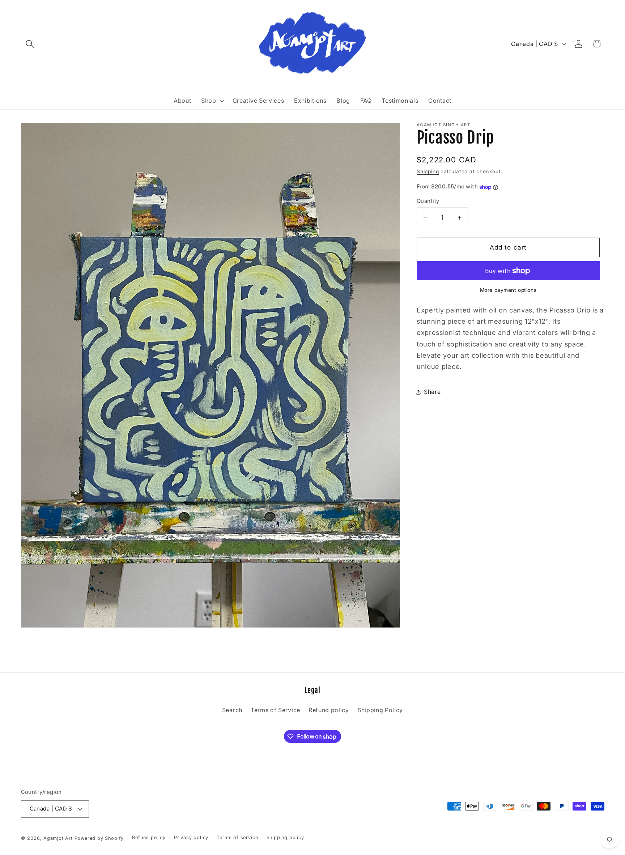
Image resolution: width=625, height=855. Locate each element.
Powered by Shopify (99, 838)
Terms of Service (275, 710)
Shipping (428, 172)
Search (232, 710)
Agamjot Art (58, 838)
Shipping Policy (380, 710)
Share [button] (432, 391)
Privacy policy (191, 837)
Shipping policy (285, 837)
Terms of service (237, 837)
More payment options (508, 290)
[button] (30, 44)
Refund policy (329, 710)
